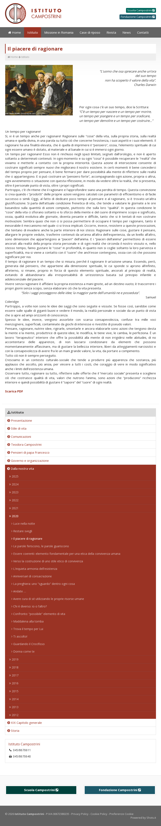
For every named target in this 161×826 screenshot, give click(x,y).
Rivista (111, 32)
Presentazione (21, 420)
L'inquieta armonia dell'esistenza (34, 569)
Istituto (32, 32)
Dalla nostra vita (22, 468)
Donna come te (23, 651)
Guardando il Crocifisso (28, 644)
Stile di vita (18, 428)
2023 (14, 492)
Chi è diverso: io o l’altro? (29, 606)
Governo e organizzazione (29, 460)
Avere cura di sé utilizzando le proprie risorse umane (48, 599)
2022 (14, 500)
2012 (14, 715)
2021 (14, 508)
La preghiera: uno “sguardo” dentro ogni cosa (43, 584)
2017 (14, 675)
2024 (14, 484)
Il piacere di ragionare (27, 539)
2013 (14, 707)
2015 (14, 691)
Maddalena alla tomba (28, 621)
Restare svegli (22, 531)
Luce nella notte (23, 524)
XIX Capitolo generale (26, 722)
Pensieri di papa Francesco (29, 452)
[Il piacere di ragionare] (39, 90)
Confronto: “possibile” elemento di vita (38, 614)
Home (16, 32)
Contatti (143, 32)
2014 (14, 699)
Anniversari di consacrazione (32, 576)
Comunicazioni (20, 436)
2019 (14, 659)
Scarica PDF (14, 391)
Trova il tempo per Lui (27, 629)
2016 (14, 683)
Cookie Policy (99, 814)
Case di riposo (90, 32)
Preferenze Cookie (121, 814)
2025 (14, 476)
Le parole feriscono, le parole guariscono (40, 546)
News (126, 32)
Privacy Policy (79, 814)
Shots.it (151, 818)
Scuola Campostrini (139, 10)
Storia (14, 730)
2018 (14, 667)
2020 (14, 516)
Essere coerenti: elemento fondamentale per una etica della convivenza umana (66, 554)
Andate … (19, 591)
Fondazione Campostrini (136, 17)
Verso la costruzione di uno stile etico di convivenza (47, 561)
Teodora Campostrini (26, 444)
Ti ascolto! (19, 636)
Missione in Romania (58, 32)
